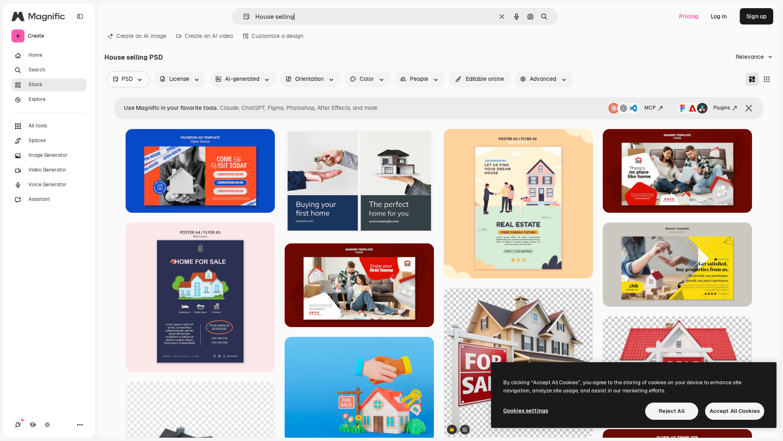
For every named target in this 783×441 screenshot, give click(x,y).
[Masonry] (752, 79)
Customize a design (277, 36)
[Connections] (17, 424)
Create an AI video (209, 36)
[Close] (749, 108)
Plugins (721, 108)
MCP (650, 108)
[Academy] (32, 424)
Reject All (672, 411)
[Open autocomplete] (243, 16)
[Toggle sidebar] (79, 16)
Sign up (756, 16)
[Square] (766, 79)
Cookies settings (525, 410)
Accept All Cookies (735, 411)
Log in (719, 16)
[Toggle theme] (47, 424)
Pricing (689, 16)
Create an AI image (141, 36)
